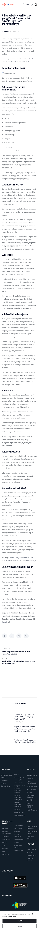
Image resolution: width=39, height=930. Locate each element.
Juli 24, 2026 (17, 745)
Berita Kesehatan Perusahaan (32, 828)
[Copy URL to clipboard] (26, 635)
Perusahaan (4, 780)
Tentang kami (6, 839)
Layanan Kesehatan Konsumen (17, 805)
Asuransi (3, 783)
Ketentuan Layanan (30, 859)
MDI (3, 851)
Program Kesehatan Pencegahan (18, 798)
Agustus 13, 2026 (18, 722)
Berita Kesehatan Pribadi (32, 833)
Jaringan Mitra (5, 786)
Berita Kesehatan (32, 810)
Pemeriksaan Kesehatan (30, 796)
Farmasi (16, 842)
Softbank (5, 848)
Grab (3, 845)
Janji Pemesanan (32, 789)
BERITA (29, 821)
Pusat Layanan (31, 849)
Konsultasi (30, 778)
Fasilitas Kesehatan (17, 835)
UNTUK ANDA (31, 770)
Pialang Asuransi (19, 839)
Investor (4, 842)
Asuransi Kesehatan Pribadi (30, 805)
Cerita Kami (5, 836)
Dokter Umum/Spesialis (31, 782)
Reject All (19, 926)
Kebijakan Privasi (32, 855)
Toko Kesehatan (32, 786)
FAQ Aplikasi (30, 852)
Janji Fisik (29, 800)
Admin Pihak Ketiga (18, 846)
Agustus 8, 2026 (18, 734)
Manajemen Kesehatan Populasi (17, 791)
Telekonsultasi (18, 783)
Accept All (19, 921)
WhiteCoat (5, 854)
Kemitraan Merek (19, 816)
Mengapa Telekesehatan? (7, 833)
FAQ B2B (17, 810)
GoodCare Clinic (19, 813)
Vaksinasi (29, 792)
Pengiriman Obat (19, 786)
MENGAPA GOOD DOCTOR (7, 822)
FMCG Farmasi (18, 850)
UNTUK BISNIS (5, 770)
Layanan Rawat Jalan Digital (19, 779)
